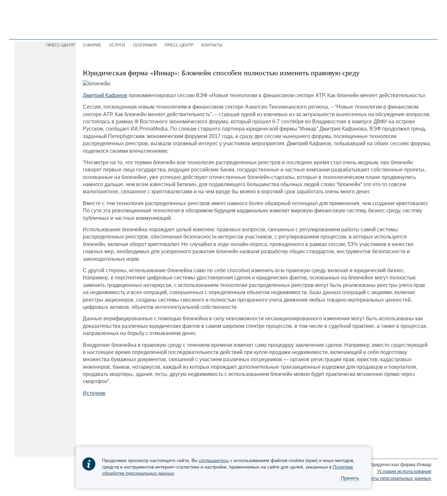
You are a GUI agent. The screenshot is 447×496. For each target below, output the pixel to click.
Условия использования (404, 471)
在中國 (422, 29)
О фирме (92, 45)
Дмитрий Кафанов (105, 95)
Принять (350, 478)
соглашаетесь (214, 460)
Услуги (117, 45)
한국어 (400, 29)
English (378, 29)
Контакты (212, 45)
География (145, 45)
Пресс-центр (179, 45)
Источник (94, 393)
